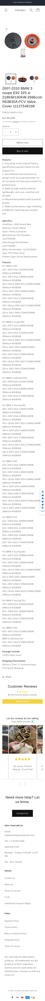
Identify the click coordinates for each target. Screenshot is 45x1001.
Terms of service (12, 946)
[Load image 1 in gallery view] (11, 79)
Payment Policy (12, 920)
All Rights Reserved (29, 991)
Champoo (18, 991)
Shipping (15, 122)
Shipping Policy (12, 939)
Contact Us (22, 813)
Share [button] (8, 676)
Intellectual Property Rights (18, 903)
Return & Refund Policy (16, 933)
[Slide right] (42, 79)
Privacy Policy (11, 927)
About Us (9, 884)
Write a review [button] (22, 701)
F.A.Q (7, 897)
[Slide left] (2, 79)
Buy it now (22, 151)
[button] (6, 10)
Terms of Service (12, 890)
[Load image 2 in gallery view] (22, 79)
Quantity (6, 126)
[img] (22, 759)
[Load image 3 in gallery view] (34, 79)
